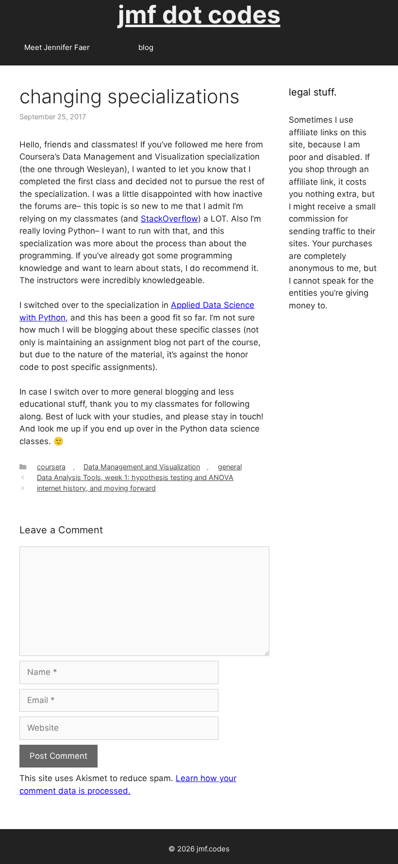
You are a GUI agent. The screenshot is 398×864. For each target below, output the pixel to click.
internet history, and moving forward (96, 488)
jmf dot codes (199, 14)
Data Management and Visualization (141, 467)
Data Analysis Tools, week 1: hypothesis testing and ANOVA (135, 477)
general (230, 467)
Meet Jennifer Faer (57, 47)
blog (145, 47)
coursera (51, 467)
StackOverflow (169, 219)
